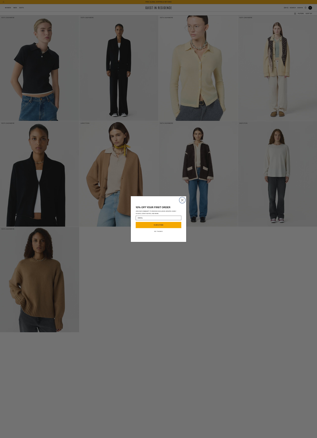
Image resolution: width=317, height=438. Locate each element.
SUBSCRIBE (158, 225)
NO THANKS (158, 231)
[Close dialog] (182, 200)
